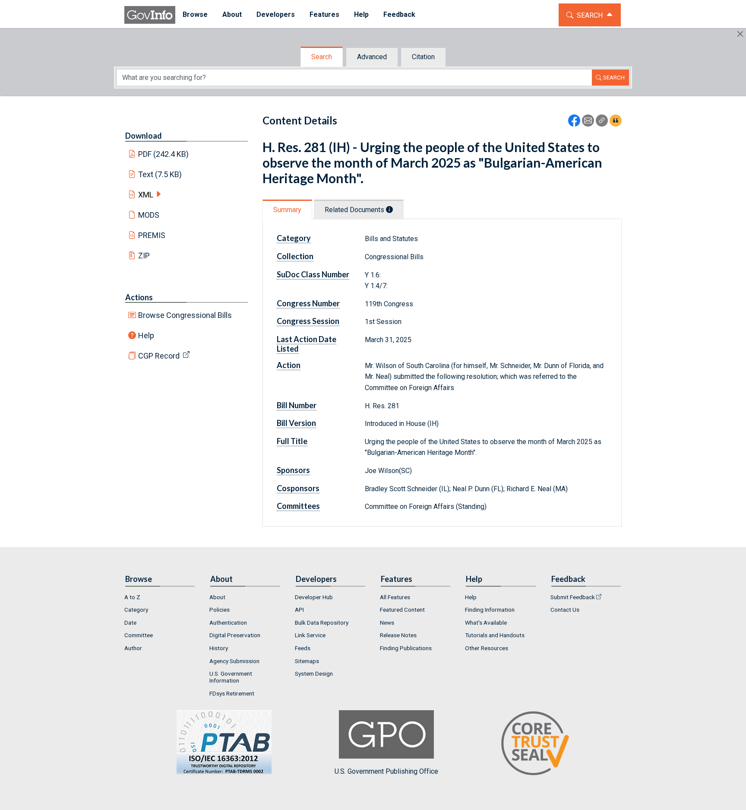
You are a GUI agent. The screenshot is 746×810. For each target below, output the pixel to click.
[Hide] (740, 34)
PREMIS (151, 235)
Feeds (302, 648)
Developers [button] (275, 14)
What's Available (486, 622)
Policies (219, 609)
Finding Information (490, 609)
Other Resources (486, 648)
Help (146, 335)
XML (145, 194)
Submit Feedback (572, 597)
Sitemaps (307, 661)
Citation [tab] (423, 57)
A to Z (132, 597)
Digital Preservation (234, 635)
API (299, 609)
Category (136, 609)
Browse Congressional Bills (185, 315)
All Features (395, 597)
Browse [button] (195, 14)
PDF (163, 154)
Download (143, 135)
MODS (148, 214)
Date (130, 622)
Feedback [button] (399, 14)
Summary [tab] (287, 210)
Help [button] (361, 14)
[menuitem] (195, 14)
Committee (138, 635)
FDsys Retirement (231, 693)
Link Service (310, 635)
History (218, 648)
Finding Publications (406, 648)
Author (133, 648)
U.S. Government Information (230, 677)
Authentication (228, 622)
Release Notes (398, 635)
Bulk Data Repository (321, 622)
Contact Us (564, 609)
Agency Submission (234, 661)
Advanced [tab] (372, 57)
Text (160, 174)
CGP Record (159, 355)
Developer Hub (314, 597)
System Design (314, 673)
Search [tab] (321, 57)
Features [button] (324, 14)
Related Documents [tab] (355, 210)
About (217, 597)
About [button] (232, 14)
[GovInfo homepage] (149, 15)
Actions (139, 297)
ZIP (144, 255)
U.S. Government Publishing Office (386, 771)
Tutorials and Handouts (495, 635)
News (387, 622)
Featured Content (402, 609)
